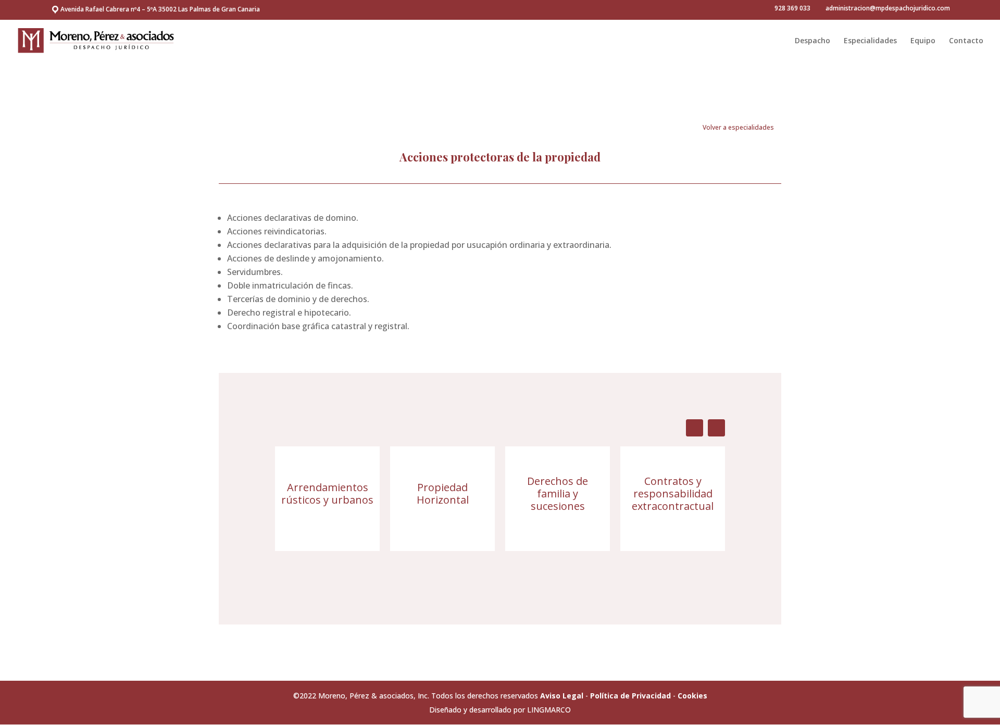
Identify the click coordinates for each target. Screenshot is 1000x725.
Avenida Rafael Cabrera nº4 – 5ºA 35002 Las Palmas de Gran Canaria (160, 9)
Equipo (922, 41)
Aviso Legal (561, 696)
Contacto (966, 41)
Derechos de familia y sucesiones (557, 493)
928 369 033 (792, 8)
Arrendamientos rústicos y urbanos (327, 493)
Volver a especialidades (738, 127)
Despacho (812, 41)
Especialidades (870, 41)
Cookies (692, 696)
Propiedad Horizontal (443, 493)
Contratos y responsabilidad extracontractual (673, 493)
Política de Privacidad (630, 696)
